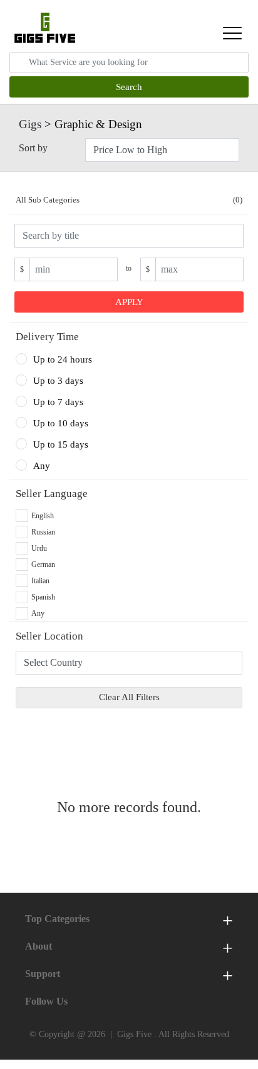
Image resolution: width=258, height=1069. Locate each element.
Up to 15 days (60, 444)
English (42, 515)
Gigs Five (134, 1034)
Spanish (43, 597)
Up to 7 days (58, 402)
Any (41, 466)
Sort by (33, 148)
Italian (40, 580)
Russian (43, 532)
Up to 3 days (58, 381)
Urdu (39, 548)
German (43, 564)
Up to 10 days (60, 423)
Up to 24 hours (62, 359)
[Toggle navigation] (232, 33)
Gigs (30, 124)
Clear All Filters (129, 697)
